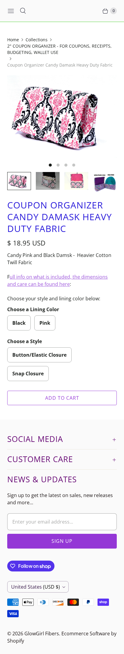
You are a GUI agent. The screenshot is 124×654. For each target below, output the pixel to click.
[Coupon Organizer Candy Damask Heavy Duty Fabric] (62, 116)
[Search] (23, 11)
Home (13, 39)
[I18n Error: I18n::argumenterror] (19, 181)
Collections (37, 39)
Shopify (15, 640)
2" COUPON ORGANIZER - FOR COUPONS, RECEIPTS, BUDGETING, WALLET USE (59, 49)
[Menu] (11, 11)
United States (35, 587)
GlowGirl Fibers (41, 633)
